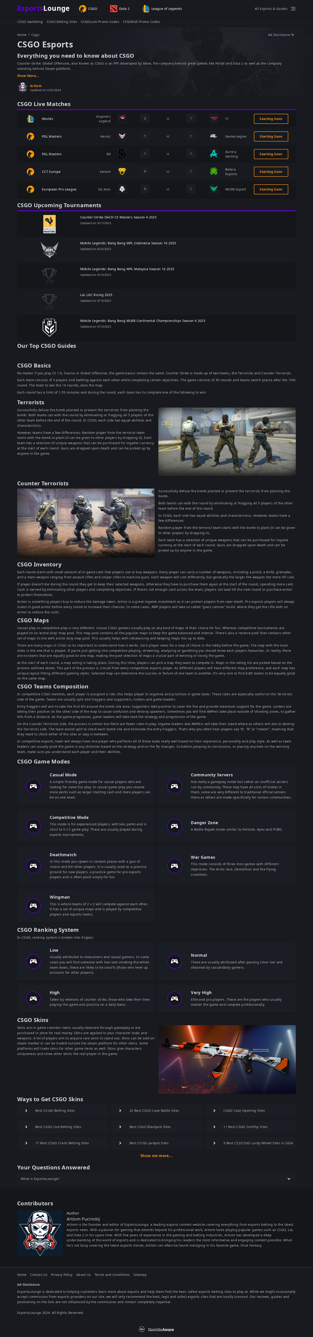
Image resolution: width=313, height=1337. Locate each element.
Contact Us (38, 1274)
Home (21, 35)
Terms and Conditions (112, 1274)
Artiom (36, 86)
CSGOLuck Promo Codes (100, 21)
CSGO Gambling (30, 21)
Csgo (35, 35)
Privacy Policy (62, 1274)
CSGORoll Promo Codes (141, 21)
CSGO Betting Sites (62, 21)
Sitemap (140, 1274)
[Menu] (293, 8)
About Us (83, 1274)
